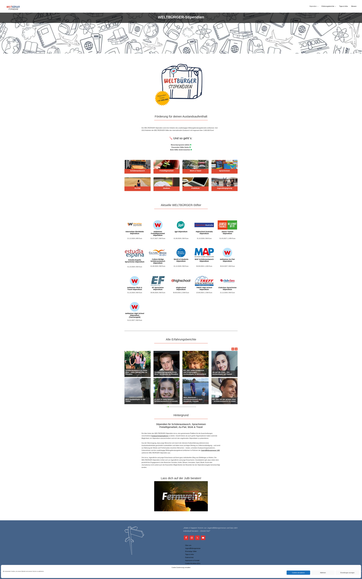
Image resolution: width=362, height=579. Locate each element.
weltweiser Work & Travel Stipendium (134, 288)
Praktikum (195, 188)
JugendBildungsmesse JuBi (210, 450)
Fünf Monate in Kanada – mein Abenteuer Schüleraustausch (193, 399)
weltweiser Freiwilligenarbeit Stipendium (158, 233)
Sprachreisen (224, 171)
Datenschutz (189, 557)
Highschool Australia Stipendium (204, 232)
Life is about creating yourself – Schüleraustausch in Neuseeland (224, 399)
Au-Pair (138, 188)
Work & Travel (195, 171)
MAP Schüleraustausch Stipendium (204, 260)
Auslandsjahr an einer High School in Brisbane (223, 373)
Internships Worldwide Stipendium (135, 232)
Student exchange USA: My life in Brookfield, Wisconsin (165, 373)
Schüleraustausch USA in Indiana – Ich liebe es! (164, 400)
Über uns (188, 545)
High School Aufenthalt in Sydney (135, 400)
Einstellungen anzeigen (347, 572)
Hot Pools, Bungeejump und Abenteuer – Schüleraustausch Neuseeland (194, 371)
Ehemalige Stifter (191, 551)
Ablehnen (323, 572)
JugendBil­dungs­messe (193, 548)
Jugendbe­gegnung (224, 188)
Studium (166, 188)
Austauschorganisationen (159, 436)
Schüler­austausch (137, 171)
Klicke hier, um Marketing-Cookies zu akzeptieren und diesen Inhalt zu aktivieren (181, 496)
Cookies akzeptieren (298, 572)
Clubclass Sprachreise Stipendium (227, 288)
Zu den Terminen (205, 495)
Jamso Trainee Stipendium (227, 232)
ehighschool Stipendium (181, 288)
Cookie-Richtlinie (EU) (192, 563)
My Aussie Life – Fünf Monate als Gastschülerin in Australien (137, 372)
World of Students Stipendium (181, 260)
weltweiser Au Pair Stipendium (227, 260)
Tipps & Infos (189, 554)
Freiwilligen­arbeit (166, 171)
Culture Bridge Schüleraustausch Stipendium (158, 261)
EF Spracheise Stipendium (158, 288)
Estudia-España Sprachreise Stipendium (134, 261)
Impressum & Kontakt (192, 560)
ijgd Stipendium (181, 232)
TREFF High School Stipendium (204, 288)
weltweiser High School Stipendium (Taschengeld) (134, 315)
